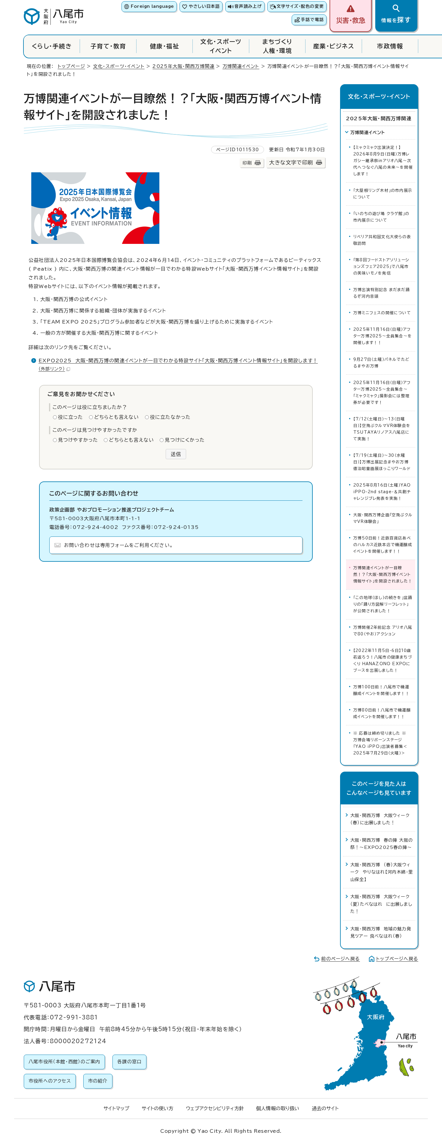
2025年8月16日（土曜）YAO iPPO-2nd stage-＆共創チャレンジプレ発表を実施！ (382, 491)
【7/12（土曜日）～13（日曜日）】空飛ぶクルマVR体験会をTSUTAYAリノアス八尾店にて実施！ (381, 429)
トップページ (71, 66)
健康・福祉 (164, 46)
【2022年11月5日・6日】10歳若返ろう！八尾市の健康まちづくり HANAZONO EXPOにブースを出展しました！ (382, 660)
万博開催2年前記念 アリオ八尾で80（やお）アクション (382, 630)
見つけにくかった (185, 440)
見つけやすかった (78, 440)
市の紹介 (98, 1081)
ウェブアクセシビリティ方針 (215, 1108)
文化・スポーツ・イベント (118, 66)
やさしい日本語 (204, 6)
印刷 (247, 163)
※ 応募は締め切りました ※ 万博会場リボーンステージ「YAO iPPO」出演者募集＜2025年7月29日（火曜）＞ (381, 743)
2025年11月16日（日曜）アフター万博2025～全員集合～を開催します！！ (382, 336)
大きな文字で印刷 (291, 162)
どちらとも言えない (116, 417)
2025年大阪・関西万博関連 (183, 66)
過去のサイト (325, 1108)
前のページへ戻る (340, 959)
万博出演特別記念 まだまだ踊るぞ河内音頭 (381, 293)
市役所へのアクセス (50, 1081)
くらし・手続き (52, 46)
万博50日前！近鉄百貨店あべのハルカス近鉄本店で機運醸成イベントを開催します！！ (382, 544)
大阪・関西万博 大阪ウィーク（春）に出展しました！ (380, 819)
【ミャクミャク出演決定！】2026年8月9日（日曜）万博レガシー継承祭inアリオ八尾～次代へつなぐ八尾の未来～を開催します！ (383, 161)
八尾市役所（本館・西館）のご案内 (64, 1061)
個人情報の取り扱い (277, 1108)
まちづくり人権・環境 (277, 46)
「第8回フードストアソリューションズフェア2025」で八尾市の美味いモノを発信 (381, 266)
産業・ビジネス (333, 46)
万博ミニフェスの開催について (382, 313)
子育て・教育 (108, 46)
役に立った (70, 417)
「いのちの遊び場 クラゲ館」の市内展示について (381, 217)
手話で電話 (312, 19)
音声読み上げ (248, 6)
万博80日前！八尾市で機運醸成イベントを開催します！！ (382, 713)
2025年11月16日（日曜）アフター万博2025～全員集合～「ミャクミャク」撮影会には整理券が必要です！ (382, 392)
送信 (176, 454)
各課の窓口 (129, 1061)
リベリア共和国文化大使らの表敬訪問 (382, 240)
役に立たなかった (170, 417)
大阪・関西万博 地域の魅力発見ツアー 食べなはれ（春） (380, 932)
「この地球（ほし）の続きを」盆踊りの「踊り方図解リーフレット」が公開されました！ (382, 604)
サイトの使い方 (157, 1108)
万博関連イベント (241, 66)
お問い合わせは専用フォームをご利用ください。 (118, 545)
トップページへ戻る (397, 959)
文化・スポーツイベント (220, 46)
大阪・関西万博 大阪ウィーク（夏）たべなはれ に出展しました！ (381, 904)
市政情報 (390, 46)
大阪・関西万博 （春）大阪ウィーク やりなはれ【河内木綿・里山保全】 (381, 872)
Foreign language (152, 6)
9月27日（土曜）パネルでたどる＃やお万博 (381, 363)
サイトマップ (116, 1108)
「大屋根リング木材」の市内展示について (382, 194)
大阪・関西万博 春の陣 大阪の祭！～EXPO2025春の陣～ (381, 844)
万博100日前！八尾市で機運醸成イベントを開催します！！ (381, 690)
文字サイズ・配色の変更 (300, 6)
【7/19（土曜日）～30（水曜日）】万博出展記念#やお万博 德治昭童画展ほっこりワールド (382, 462)
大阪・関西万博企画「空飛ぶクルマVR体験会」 (383, 518)
